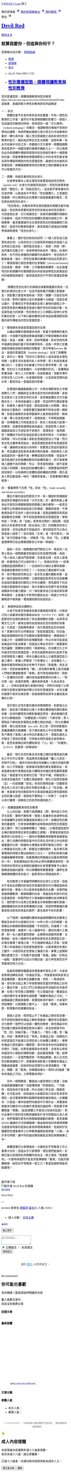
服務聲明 (36, 1426)
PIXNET (16, 1423)
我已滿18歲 (8, 1468)
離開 (20, 1468)
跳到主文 (6, 34)
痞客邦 (24, 1207)
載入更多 (7, 1230)
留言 (31, 1207)
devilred (5, 1189)
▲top (4, 1223)
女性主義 (28, 1217)
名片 (11, 67)
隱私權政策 (61, 1423)
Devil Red (12, 25)
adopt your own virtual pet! (23, 1383)
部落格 (12, 63)
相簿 (11, 59)
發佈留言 (7, 1251)
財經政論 (29, 52)
